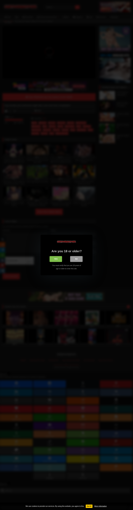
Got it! (89, 506)
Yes (56, 259)
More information (100, 506)
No (76, 259)
